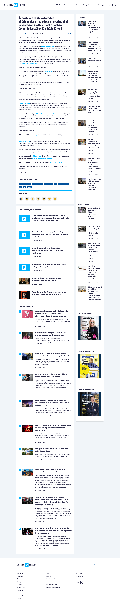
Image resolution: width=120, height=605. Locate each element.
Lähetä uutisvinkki (51, 585)
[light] (114, 5)
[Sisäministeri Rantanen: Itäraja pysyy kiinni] (82, 62)
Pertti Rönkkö (48, 184)
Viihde (19, 599)
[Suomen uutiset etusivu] (13, 5)
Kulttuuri (20, 590)
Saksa (29, 187)
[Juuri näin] (21, 199)
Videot (78, 5)
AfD (24, 187)
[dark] (110, 5)
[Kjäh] (55, 199)
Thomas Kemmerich (24, 184)
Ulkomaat (28, 34)
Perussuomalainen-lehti (53, 587)
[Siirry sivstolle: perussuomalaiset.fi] (89, 582)
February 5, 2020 (55, 162)
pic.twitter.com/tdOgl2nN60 (43, 158)
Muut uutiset (21, 587)
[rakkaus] (49, 199)
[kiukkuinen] (38, 199)
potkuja (35, 135)
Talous (19, 579)
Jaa (68, 33)
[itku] (32, 199)
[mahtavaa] (44, 199)
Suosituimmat (68, 5)
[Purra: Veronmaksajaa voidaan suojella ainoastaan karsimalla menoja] (82, 111)
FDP (56, 184)
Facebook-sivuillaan (47, 46)
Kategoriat (86, 5)
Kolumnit (20, 596)
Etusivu (58, 5)
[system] (112, 5)
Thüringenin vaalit (37, 184)
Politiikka (21, 34)
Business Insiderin (24, 103)
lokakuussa (48, 72)
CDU (20, 187)
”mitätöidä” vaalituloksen (29, 63)
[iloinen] (27, 199)
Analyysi (19, 582)
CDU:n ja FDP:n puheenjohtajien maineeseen (49, 114)
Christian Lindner (63, 184)
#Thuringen (37, 156)
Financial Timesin (24, 141)
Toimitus (49, 582)
